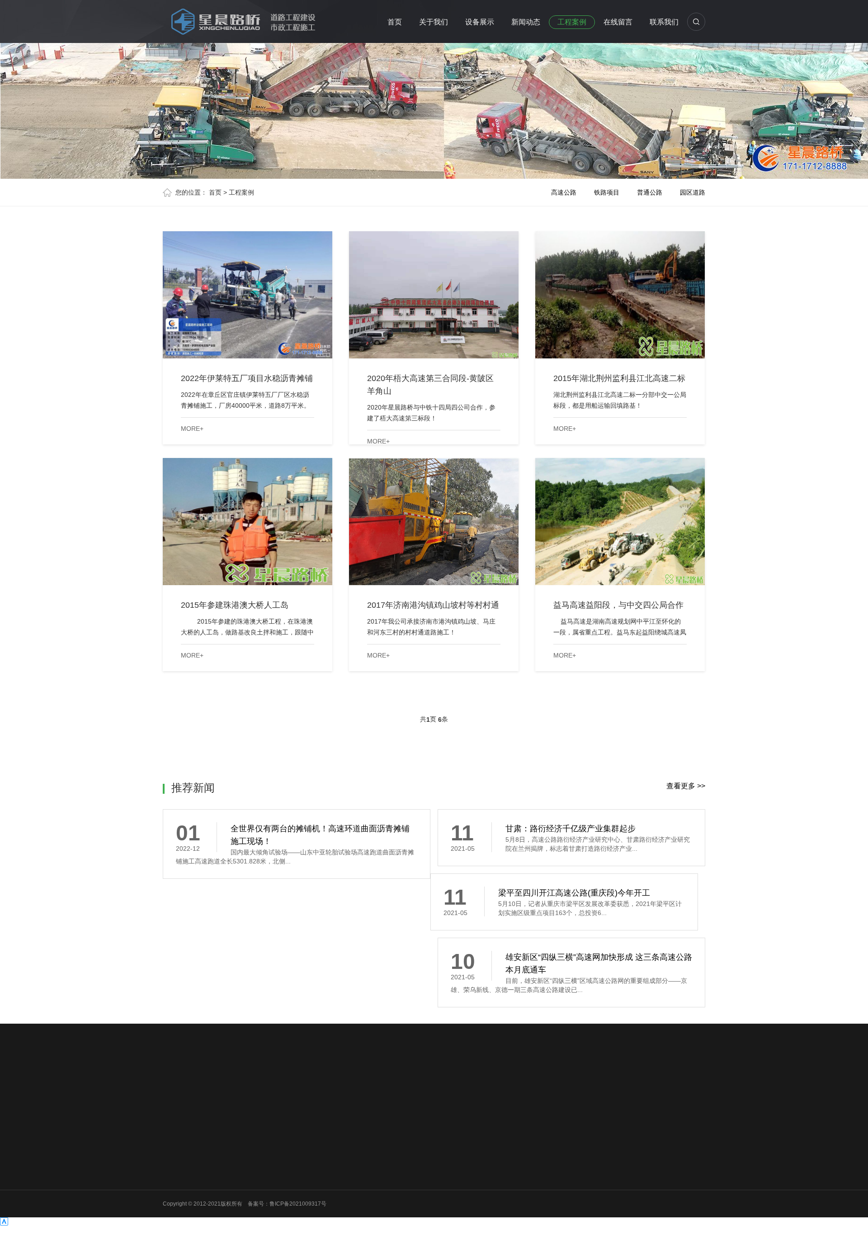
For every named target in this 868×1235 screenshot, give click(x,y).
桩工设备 (241, 1199)
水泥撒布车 (311, 1088)
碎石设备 (241, 1176)
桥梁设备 (241, 1187)
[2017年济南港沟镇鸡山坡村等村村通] (434, 521)
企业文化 (173, 1164)
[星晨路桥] (239, 20)
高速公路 (563, 192)
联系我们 (664, 22)
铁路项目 (606, 192)
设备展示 (479, 22)
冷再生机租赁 (220, 1088)
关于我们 (433, 22)
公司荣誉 (173, 1176)
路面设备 (241, 1164)
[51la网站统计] (4, 1223)
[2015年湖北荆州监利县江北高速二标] (620, 294)
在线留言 (618, 22)
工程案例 (571, 22)
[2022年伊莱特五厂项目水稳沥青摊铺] (247, 294)
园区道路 (692, 192)
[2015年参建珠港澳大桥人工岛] (247, 521)
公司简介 (173, 1152)
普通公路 (649, 192)
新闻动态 (525, 22)
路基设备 (241, 1152)
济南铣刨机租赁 (267, 1088)
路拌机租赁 (349, 1088)
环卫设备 (241, 1211)
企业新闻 (308, 1164)
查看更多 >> (685, 786)
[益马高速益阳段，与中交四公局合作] (620, 521)
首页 (394, 22)
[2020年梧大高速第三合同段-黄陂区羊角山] (434, 294)
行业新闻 (308, 1152)
